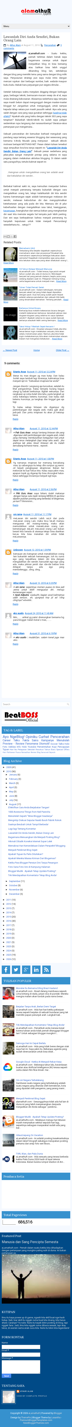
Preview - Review (13, 743)
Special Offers (62, 749)
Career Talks (11, 740)
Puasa (18, 752)
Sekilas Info (14, 746)
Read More (8, 263)
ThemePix (26, 1417)
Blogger (58, 1413)
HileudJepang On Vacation (29, 1135)
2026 (9, 959)
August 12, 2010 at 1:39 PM (37, 549)
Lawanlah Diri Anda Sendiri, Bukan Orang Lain (31, 38)
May (11, 791)
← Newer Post (10, 350)
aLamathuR (34, 1413)
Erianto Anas (19, 371)
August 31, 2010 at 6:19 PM (43, 633)
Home (37, 350)
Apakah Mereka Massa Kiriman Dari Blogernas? (32, 858)
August (13, 804)
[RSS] (47, 974)
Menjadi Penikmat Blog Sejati (22, 850)
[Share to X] (11, 236)
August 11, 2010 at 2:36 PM (43, 489)
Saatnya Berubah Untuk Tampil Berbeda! (28, 824)
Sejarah (52, 752)
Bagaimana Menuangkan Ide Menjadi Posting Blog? (34, 837)
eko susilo (18, 613)
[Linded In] (37, 974)
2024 (9, 950)
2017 (9, 925)
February (13, 779)
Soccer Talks (57, 744)
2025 (9, 954)
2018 (9, 929)
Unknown (18, 549)
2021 (9, 942)
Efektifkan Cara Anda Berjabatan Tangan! (28, 807)
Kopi (54, 746)
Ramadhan (25, 752)
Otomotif (44, 743)
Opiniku (31, 737)
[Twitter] (16, 974)
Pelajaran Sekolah (26, 749)
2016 (9, 921)
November (14, 889)
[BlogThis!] (8, 236)
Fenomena (31, 743)
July (11, 800)
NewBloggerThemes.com (36, 1423)
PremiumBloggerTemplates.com (36, 1420)
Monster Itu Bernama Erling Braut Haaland (37, 988)
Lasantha (55, 1417)
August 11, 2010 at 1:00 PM (40, 458)
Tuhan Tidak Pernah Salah (31, 287)
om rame (17, 514)
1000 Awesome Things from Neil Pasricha (29, 812)
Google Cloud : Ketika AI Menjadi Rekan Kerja (39, 1061)
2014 (9, 912)
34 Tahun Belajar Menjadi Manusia (35, 269)
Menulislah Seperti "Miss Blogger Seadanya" (30, 816)
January (13, 774)
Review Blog (36, 752)
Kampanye (47, 740)
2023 (9, 946)
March (12, 783)
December (14, 894)
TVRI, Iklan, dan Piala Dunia (29, 1153)
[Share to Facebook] (15, 236)
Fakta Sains (31, 740)
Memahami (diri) (27, 248)
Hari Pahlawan (9, 752)
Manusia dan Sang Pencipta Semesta (30, 1242)
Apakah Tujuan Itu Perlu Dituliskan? (25, 854)
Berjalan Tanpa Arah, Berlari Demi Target (36, 1006)
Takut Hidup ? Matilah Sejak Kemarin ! (37, 326)
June (12, 796)
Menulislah (63, 740)
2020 (9, 938)
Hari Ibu (13, 749)
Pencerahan (50, 45)
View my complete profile (32, 1396)
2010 (9, 771)
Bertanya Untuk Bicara (30, 308)
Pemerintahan (44, 746)
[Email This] (5, 236)
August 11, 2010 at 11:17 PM (37, 514)
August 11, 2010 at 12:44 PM (44, 428)
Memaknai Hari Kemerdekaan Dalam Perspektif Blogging (36, 845)
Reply (15, 419)
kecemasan (9, 210)
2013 (9, 908)
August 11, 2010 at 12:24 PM (41, 371)
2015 (9, 916)
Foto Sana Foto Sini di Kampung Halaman (29, 867)
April (11, 787)
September (15, 881)
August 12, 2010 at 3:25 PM (43, 583)
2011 (9, 899)
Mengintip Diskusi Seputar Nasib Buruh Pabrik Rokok (35, 820)
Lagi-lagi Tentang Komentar (22, 828)
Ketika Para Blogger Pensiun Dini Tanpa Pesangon (33, 862)
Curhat (44, 737)
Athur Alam (15, 45)
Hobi (24, 746)
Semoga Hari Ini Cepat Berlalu (31, 1043)
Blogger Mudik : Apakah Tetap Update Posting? (32, 871)
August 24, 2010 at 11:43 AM (39, 613)
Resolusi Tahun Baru (46, 749)
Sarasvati (45, 752)
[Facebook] (6, 974)
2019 (9, 933)
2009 (9, 767)
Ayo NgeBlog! (13, 737)
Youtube (32, 746)
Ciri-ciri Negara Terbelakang (30, 1080)
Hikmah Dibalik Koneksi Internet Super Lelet (30, 841)
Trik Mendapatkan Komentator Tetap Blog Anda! (32, 875)
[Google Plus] (27, 974)
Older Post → (62, 350)
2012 (9, 904)
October (13, 885)
